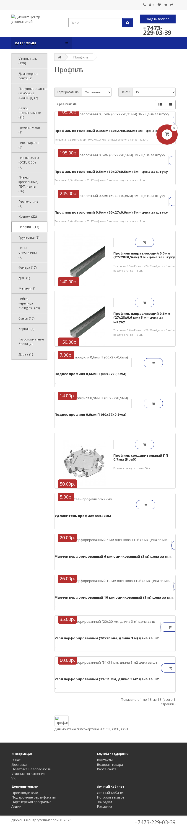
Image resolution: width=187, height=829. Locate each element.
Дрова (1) (25, 354)
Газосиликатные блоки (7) (31, 341)
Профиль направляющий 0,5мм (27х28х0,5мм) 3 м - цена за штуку (144, 255)
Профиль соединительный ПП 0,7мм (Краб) (140, 457)
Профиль (80, 57)
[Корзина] (165, 5)
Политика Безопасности (31, 769)
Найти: (125, 92)
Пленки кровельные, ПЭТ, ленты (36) (28, 184)
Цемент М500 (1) (29, 130)
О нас (16, 760)
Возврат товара (110, 764)
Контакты (105, 760)
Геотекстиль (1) (28, 203)
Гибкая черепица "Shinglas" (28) (29, 303)
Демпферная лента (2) (28, 75)
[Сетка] (170, 104)
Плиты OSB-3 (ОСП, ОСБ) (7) (28, 162)
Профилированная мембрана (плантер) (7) (32, 93)
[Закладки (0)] (159, 5)
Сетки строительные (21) (29, 112)
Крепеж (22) (27, 216)
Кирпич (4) (26, 329)
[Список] (160, 104)
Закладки (104, 801)
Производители (24, 792)
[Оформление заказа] (171, 5)
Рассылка (104, 806)
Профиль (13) (28, 227)
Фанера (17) (27, 267)
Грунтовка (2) (28, 237)
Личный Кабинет (111, 792)
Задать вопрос (157, 19)
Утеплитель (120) (27, 60)
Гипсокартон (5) (28, 145)
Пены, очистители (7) (27, 252)
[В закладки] (108, 117)
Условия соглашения (28, 773)
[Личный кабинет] (151, 5)
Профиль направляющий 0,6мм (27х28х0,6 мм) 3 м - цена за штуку (141, 317)
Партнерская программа (31, 801)
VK (13, 778)
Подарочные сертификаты (33, 797)
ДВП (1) (24, 278)
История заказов (111, 797)
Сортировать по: (68, 92)
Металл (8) (26, 288)
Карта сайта (107, 769)
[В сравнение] (119, 117)
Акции (16, 806)
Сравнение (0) (66, 104)
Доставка (19, 764)
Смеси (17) (26, 318)
